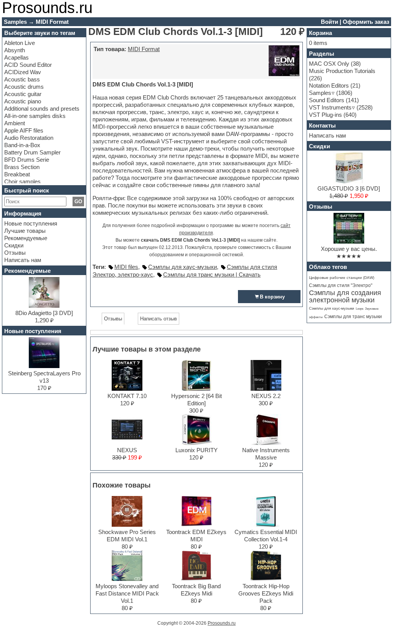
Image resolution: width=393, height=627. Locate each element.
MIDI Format (144, 49)
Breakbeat (17, 174)
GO (78, 201)
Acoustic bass (22, 79)
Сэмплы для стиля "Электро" (340, 285)
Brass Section (22, 167)
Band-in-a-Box (22, 145)
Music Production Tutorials (342, 71)
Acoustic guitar (22, 94)
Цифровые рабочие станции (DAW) (341, 277)
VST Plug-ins (325, 114)
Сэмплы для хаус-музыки (182, 267)
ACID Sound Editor (28, 64)
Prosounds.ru (222, 623)
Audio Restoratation (28, 137)
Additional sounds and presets (41, 108)
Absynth (14, 50)
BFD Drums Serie (26, 159)
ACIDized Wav (22, 72)
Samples (320, 93)
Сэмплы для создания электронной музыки (345, 296)
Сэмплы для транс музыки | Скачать (212, 274)
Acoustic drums (24, 86)
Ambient (14, 123)
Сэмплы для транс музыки (353, 316)
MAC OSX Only (329, 63)
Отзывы (15, 252)
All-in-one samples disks (35, 116)
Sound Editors (326, 100)
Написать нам (22, 260)
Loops (359, 308)
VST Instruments (330, 107)
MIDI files (126, 267)
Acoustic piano (22, 101)
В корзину (272, 297)
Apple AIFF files (23, 130)
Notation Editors (329, 85)
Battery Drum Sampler (32, 152)
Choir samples (22, 181)
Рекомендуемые (25, 238)
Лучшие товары (25, 230)
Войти (329, 21)
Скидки (13, 245)
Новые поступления (30, 223)
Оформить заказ (366, 21)
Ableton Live (19, 43)
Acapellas (16, 57)
